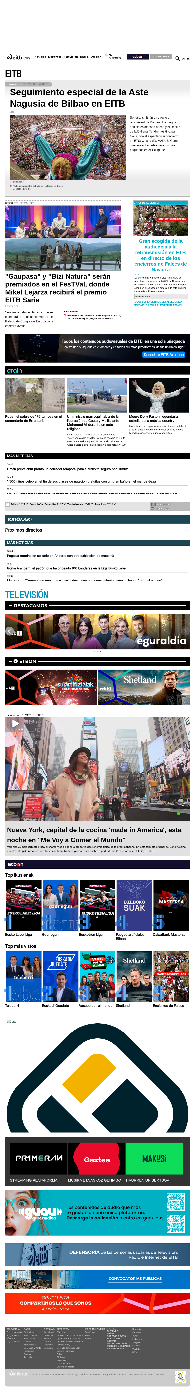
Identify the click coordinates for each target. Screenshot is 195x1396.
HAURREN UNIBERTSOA (147, 1180)
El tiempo (112, 1331)
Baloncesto (62, 1360)
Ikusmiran (48, 1345)
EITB (13, 74)
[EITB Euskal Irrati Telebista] (19, 56)
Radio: (27, 1329)
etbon (27, 661)
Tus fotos (163, 504)
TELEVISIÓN (27, 595)
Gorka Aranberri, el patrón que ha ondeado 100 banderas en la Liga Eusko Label (66, 568)
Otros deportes (64, 1363)
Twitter (135, 1336)
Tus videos (162, 509)
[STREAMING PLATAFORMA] (38, 1158)
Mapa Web (159, 1374)
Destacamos (30, 605)
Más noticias (20, 456)
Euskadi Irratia (30, 1332)
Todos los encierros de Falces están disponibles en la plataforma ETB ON (158, 304)
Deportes (55, 56)
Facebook (137, 1332)
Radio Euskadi (30, 1335)
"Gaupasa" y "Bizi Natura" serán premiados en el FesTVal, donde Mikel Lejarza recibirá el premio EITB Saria (58, 288)
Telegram (136, 1342)
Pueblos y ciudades (118, 1346)
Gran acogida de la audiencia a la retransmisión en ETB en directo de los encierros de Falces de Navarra (160, 255)
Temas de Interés (117, 1343)
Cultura (47, 1341)
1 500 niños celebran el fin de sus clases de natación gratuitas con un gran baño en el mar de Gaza (81, 481)
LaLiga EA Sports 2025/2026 (70, 1335)
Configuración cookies (113, 1374)
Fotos (87, 1335)
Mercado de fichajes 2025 (69, 1348)
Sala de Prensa (116, 1348)
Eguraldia (48, 1348)
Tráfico (112, 1334)
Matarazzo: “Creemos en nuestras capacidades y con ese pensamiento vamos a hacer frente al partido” (84, 581)
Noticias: (49, 1329)
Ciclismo (61, 1357)
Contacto (147, 1374)
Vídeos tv (11, 1338)
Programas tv (13, 1335)
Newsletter (137, 1329)
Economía (48, 1335)
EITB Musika (30, 1345)
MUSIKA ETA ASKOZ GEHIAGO (94, 1180)
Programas (29, 1351)
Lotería (111, 1341)
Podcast (27, 1354)
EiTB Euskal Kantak (33, 1348)
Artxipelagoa (29, 1357)
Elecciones (114, 1338)
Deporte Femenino (65, 1351)
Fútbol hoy (61, 1332)
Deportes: (63, 1329)
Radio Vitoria (29, 1338)
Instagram (137, 1339)
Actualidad (49, 1332)
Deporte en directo (65, 1367)
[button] (94, 651)
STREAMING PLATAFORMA (34, 1180)
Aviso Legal (73, 1374)
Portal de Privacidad (55, 1374)
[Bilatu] (177, 58)
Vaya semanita (13, 1341)
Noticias (40, 56)
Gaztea (27, 1341)
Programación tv (14, 1332)
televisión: (13, 1329)
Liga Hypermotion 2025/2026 (70, 1341)
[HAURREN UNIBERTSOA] (154, 1158)
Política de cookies (90, 1374)
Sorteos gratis (116, 1336)
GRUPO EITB (160, 56)
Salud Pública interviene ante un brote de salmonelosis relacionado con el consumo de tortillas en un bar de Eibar (92, 494)
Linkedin (136, 1345)
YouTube (136, 1349)
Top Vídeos (90, 1332)
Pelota (59, 1354)
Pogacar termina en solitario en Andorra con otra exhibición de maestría (60, 556)
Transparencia (133, 1374)
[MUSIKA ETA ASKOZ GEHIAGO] (96, 1158)
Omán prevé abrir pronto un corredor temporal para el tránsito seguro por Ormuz (67, 469)
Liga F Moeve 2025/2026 (68, 1338)
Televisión (71, 56)
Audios (88, 1338)
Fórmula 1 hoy (63, 1345)
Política (47, 1338)
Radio (84, 56)
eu (183, 58)
